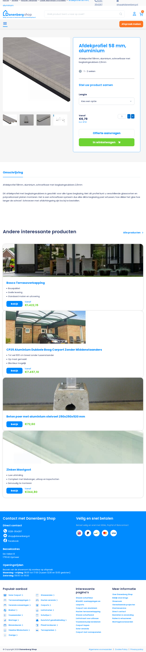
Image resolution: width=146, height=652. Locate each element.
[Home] (19, 14)
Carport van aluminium (86, 608)
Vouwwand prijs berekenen (88, 622)
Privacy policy (136, 649)
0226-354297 (15, 531)
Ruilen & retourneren (121, 618)
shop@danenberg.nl (19, 536)
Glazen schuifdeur (84, 598)
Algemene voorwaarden (100, 649)
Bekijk (14, 304)
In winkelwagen (104, 142)
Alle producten (132, 232)
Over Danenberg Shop (122, 594)
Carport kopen (82, 625)
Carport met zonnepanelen (88, 632)
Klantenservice (119, 608)
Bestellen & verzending (123, 615)
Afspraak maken (131, 24)
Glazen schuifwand (85, 615)
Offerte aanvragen (106, 133)
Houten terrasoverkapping (88, 611)
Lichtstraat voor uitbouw (87, 618)
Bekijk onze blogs (120, 598)
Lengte (83, 94)
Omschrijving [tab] (13, 172)
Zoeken (120, 14)
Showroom (117, 601)
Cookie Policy (121, 649)
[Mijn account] (134, 14)
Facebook (13, 540)
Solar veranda (82, 628)
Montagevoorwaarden (122, 622)
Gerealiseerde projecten (123, 604)
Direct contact (119, 611)
